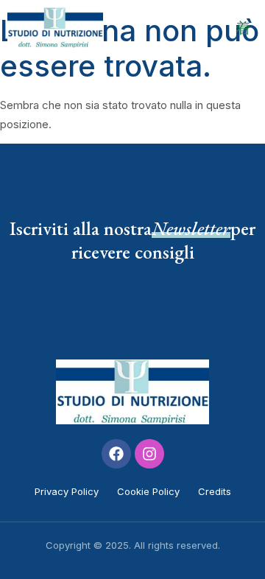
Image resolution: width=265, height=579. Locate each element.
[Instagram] (149, 454)
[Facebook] (116, 454)
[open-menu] (243, 28)
